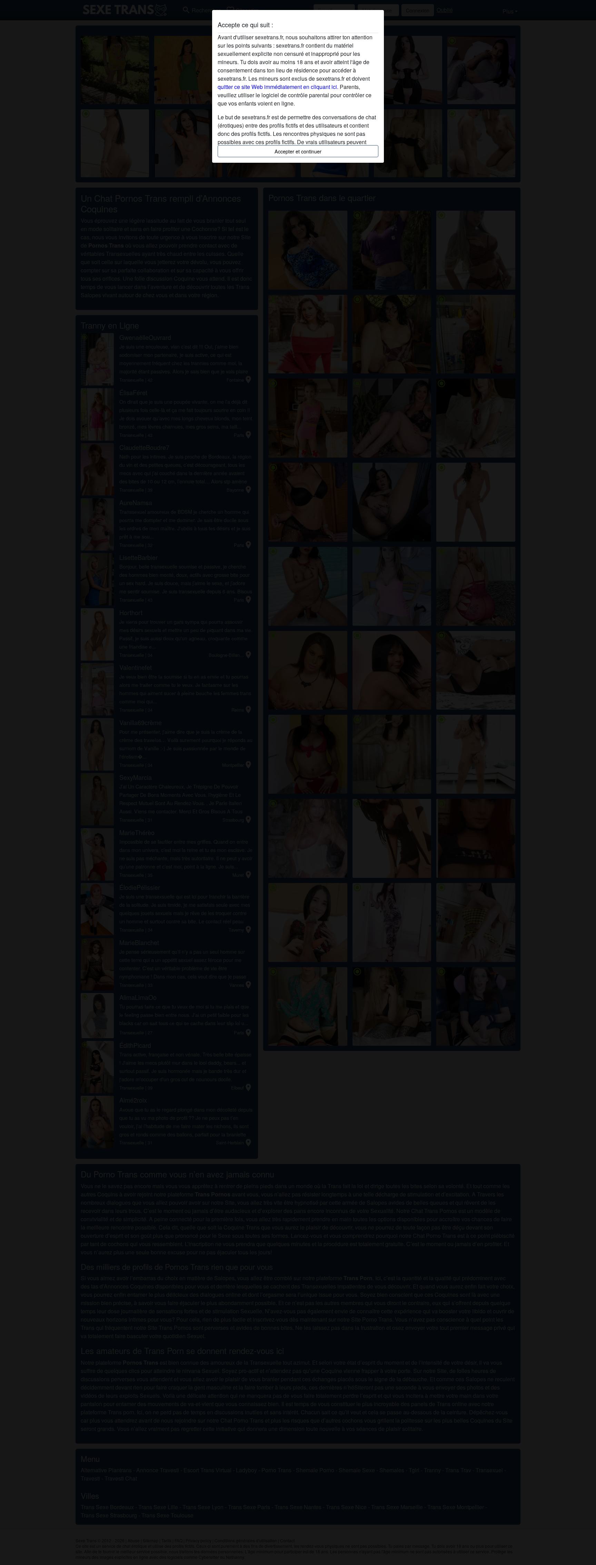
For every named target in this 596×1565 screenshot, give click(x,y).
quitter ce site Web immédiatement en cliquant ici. (278, 87)
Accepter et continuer (298, 151)
